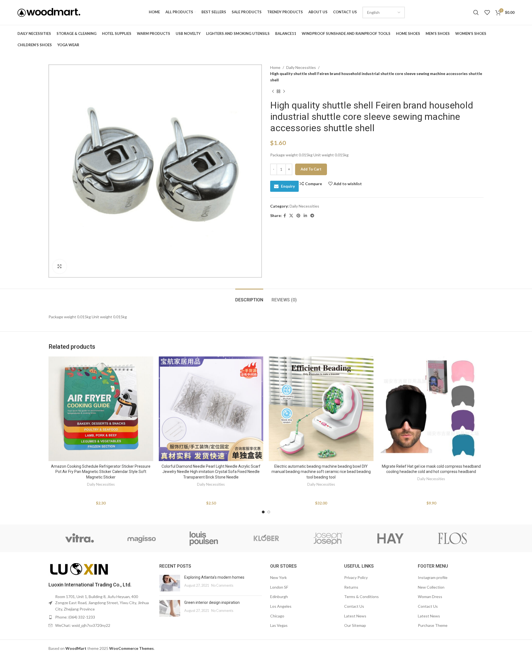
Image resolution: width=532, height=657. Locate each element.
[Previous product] (273, 91)
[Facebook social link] (285, 215)
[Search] (476, 12)
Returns (351, 587)
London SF (279, 587)
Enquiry (288, 186)
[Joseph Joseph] (328, 538)
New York (278, 577)
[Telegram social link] (312, 215)
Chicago (277, 616)
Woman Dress (430, 596)
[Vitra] (79, 538)
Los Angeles (280, 606)
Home (275, 67)
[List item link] (99, 617)
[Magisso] (142, 538)
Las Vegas (279, 625)
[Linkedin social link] (305, 215)
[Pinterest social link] (298, 215)
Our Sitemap (355, 625)
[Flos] (452, 538)
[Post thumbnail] (169, 583)
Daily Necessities (301, 67)
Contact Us (354, 606)
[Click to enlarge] (59, 266)
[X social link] (291, 215)
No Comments (222, 585)
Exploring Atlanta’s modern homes (214, 577)
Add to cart (311, 169)
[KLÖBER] (266, 538)
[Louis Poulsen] (204, 538)
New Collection (431, 587)
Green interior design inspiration (212, 602)
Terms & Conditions (361, 596)
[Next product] (284, 91)
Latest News (355, 616)
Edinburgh (279, 596)
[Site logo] (48, 12)
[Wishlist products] (487, 12)
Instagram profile (432, 577)
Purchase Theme (432, 625)
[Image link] (78, 569)
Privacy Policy (356, 577)
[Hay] (390, 538)
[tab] (249, 297)
